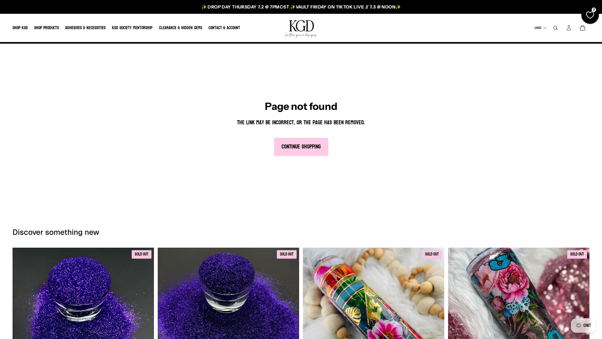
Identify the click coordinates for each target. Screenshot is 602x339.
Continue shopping (301, 147)
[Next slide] (434, 319)
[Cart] (582, 28)
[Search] (555, 28)
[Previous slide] (312, 319)
